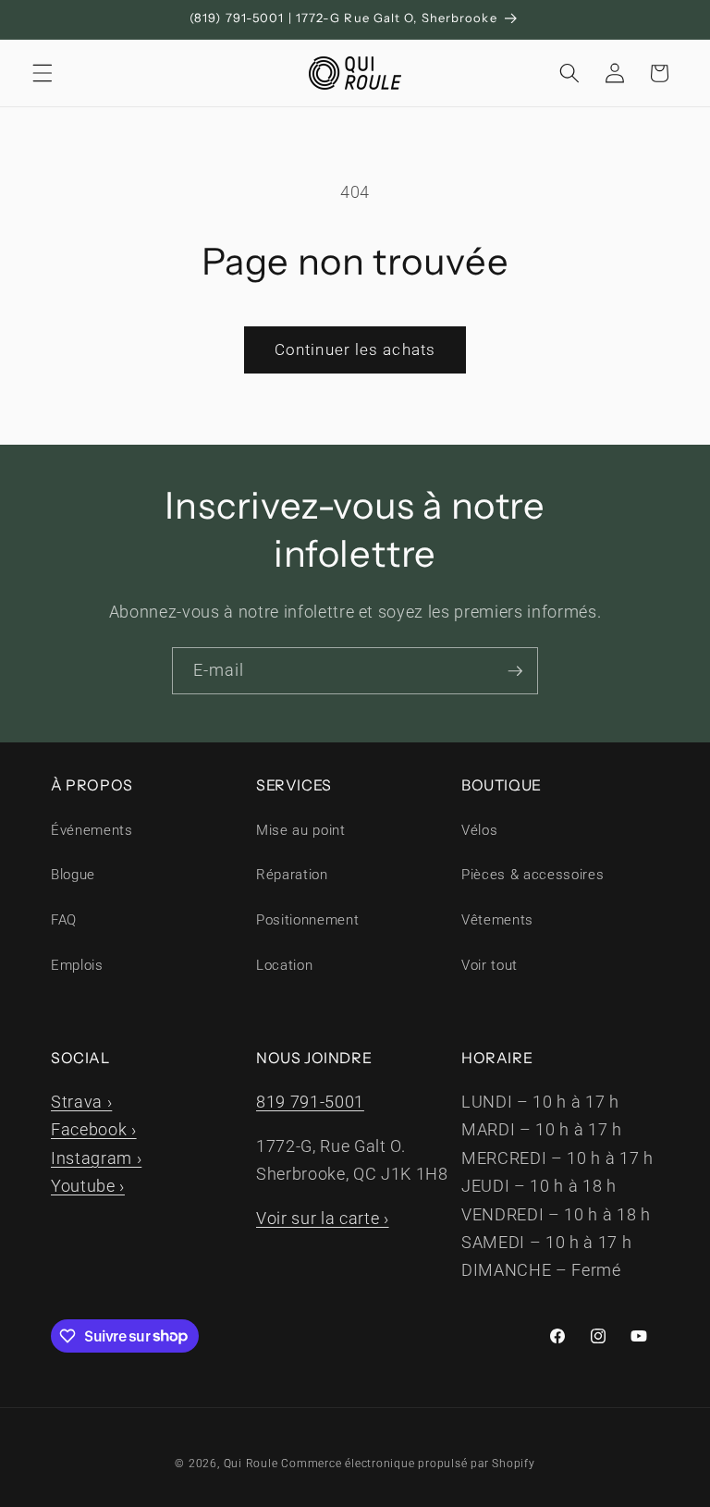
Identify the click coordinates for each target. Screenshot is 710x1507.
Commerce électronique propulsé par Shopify (407, 1463)
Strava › (81, 1102)
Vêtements (497, 920)
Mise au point (301, 830)
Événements (92, 830)
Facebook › (94, 1130)
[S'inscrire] (515, 671)
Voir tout (489, 965)
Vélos (479, 830)
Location (284, 965)
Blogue (73, 874)
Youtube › (88, 1186)
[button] (42, 73)
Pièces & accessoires (532, 874)
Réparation (292, 874)
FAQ (64, 920)
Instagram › (96, 1158)
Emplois (77, 965)
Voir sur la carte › (322, 1218)
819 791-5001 (310, 1102)
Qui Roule (251, 1463)
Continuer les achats (355, 350)
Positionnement (307, 920)
